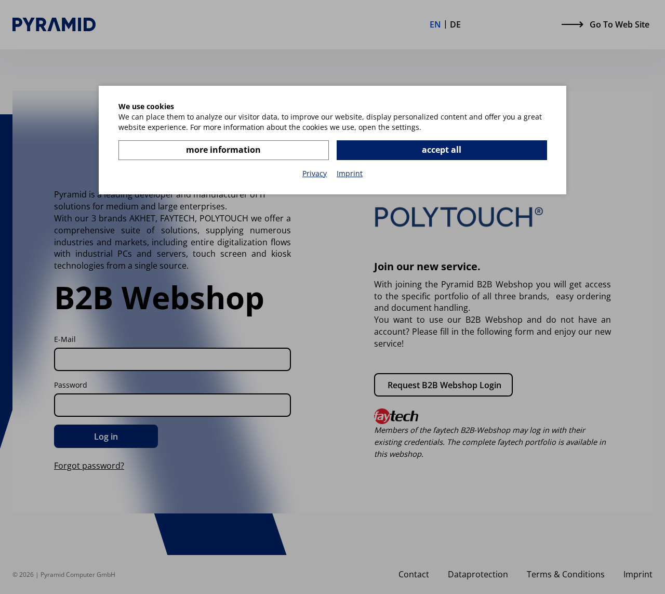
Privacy (314, 173)
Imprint (350, 173)
